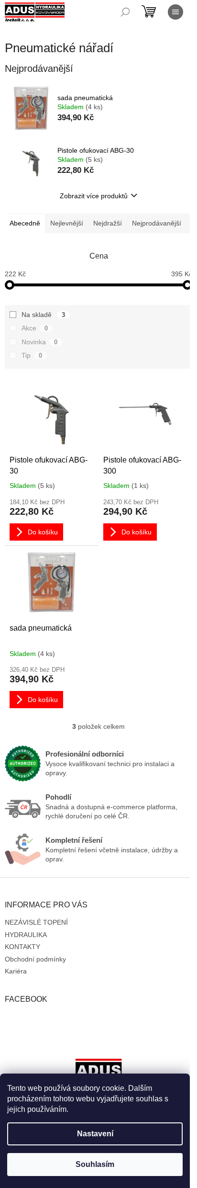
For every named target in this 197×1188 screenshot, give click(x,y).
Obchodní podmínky (35, 959)
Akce (35, 328)
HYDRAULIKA (26, 935)
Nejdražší (107, 223)
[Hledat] (125, 12)
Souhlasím (95, 1164)
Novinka (39, 342)
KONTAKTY (22, 946)
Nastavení (95, 1134)
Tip (32, 355)
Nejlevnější (66, 223)
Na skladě (43, 314)
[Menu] (175, 12)
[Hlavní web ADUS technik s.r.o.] (98, 1072)
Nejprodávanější (156, 223)
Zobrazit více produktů (94, 196)
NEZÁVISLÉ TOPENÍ (36, 922)
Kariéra (16, 971)
